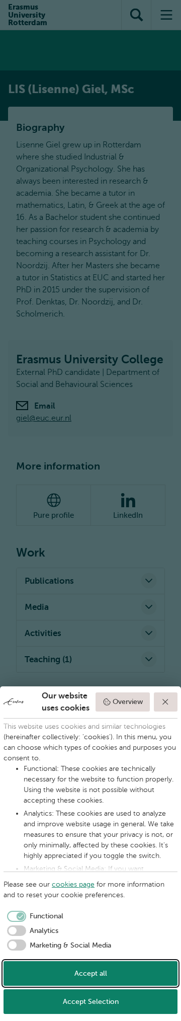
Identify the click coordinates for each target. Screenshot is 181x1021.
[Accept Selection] (166, 702)
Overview (128, 701)
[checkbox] (33, 916)
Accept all (90, 973)
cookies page (73, 884)
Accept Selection (91, 1001)
